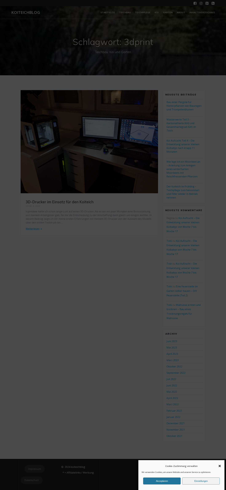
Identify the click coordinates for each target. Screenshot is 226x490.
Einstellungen (201, 481)
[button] (219, 466)
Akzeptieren (162, 481)
